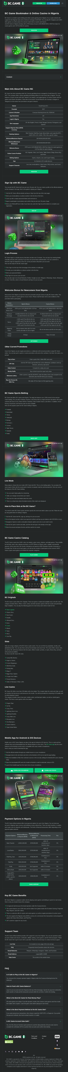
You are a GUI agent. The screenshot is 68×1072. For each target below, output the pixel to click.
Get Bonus (34, 341)
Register (39, 3)
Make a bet (34, 438)
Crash (8, 625)
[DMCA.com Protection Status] (9, 1039)
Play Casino (34, 555)
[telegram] (9, 1051)
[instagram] (12, 1051)
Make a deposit (34, 884)
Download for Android (21, 770)
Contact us (44, 1037)
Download (53, 3)
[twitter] (5, 1051)
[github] (22, 1051)
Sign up (34, 210)
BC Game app (50, 744)
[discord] (19, 1051)
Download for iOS (50, 770)
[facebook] (15, 1051)
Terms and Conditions (34, 1037)
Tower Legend (10, 609)
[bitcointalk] (25, 1051)
